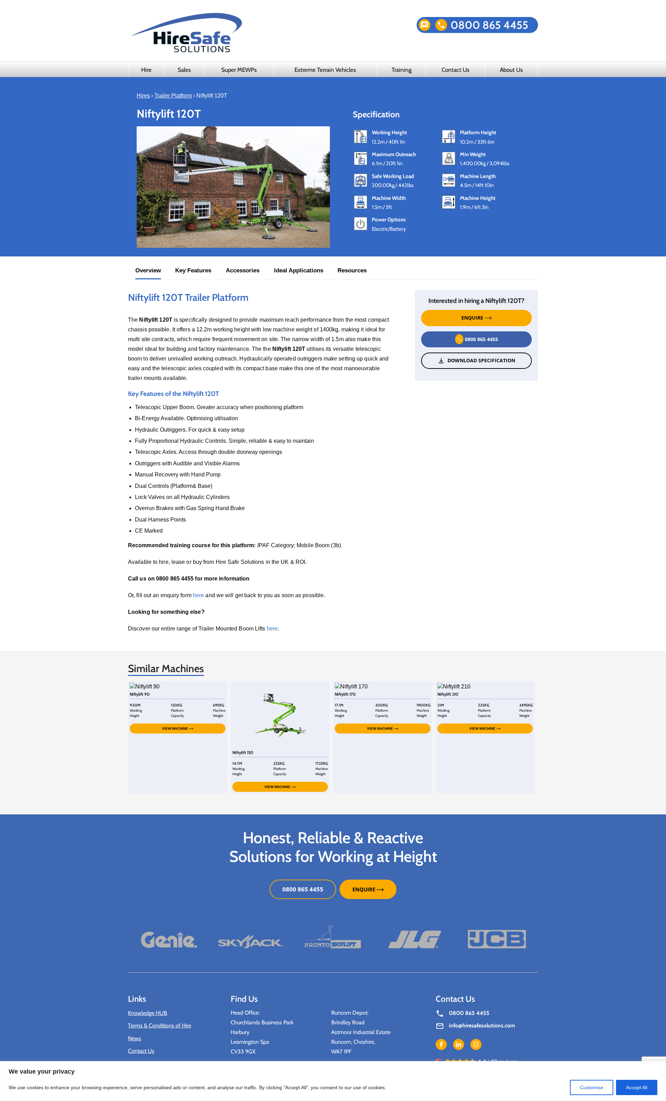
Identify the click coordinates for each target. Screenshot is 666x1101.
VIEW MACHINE (175, 728)
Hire (146, 69)
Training (401, 69)
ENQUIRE (473, 318)
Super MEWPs (239, 69)
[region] (333, 1081)
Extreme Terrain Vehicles (325, 69)
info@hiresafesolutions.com (482, 1025)
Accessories (242, 270)
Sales (184, 69)
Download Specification (481, 360)
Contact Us (455, 69)
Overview (148, 270)
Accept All (636, 1087)
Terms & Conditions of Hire (159, 1025)
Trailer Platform (173, 96)
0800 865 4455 (489, 25)
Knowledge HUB (147, 1013)
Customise (591, 1087)
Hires (143, 96)
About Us (511, 69)
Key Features (193, 270)
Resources (352, 270)
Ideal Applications (298, 270)
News (134, 1038)
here (198, 595)
